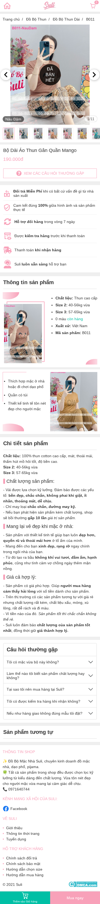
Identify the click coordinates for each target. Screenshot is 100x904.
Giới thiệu (14, 828)
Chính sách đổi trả (21, 858)
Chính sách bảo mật (23, 864)
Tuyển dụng (16, 839)
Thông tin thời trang (22, 833)
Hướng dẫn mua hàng (24, 875)
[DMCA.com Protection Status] (82, 884)
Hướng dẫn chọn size (24, 869)
